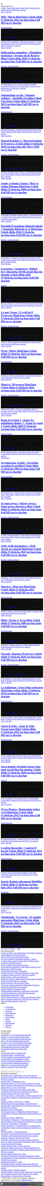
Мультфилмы (10, 1013)
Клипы (8, 1021)
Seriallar (9, 299)
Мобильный (10, 1023)
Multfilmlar (10, 902)
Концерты (9, 1015)
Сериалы (8, 1011)
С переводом (10, 1009)
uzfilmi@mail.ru (27, 1180)
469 (18, 949)
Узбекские (9, 1007)
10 (14, 949)
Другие (8, 1027)
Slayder (9, 80)
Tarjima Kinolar (11, 38)
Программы (10, 1017)
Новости (8, 1025)
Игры (7, 1019)
